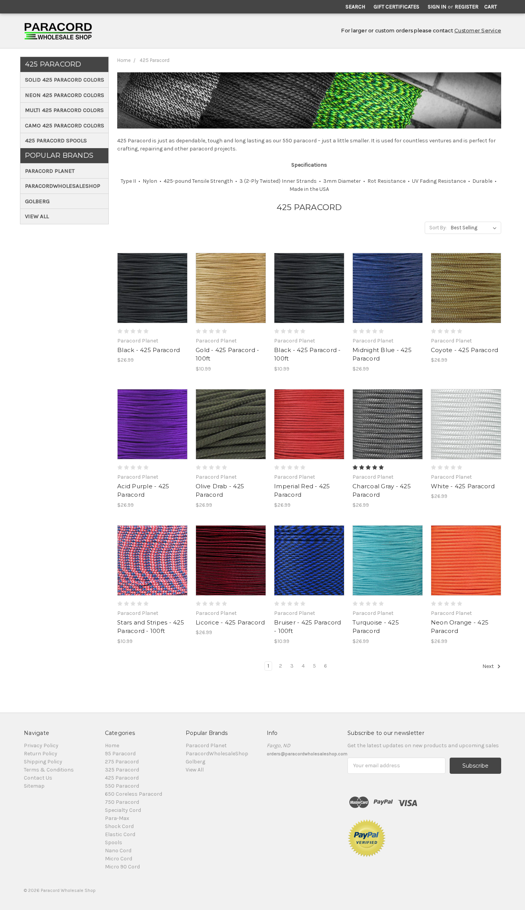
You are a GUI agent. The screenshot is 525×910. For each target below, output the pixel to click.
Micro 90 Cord (122, 866)
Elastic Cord (120, 834)
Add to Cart (230, 302)
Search (355, 6)
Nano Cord (118, 850)
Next (488, 666)
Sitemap (34, 786)
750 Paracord (122, 802)
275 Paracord (122, 761)
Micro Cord (118, 858)
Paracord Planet (50, 170)
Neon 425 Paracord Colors (64, 95)
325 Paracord (122, 769)
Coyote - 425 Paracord (464, 350)
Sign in (437, 6)
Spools (113, 842)
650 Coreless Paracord (133, 794)
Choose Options (152, 302)
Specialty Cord (123, 810)
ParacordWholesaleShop (62, 185)
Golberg (37, 201)
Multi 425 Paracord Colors (64, 110)
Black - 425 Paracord (148, 350)
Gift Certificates (396, 6)
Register (466, 6)
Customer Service (477, 30)
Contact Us (38, 778)
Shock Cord (119, 826)
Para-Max (117, 818)
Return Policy (40, 753)
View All (37, 216)
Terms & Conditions (49, 769)
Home (124, 60)
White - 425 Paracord (463, 486)
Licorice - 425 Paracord (230, 622)
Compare (150, 288)
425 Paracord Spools (56, 140)
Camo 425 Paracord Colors (64, 125)
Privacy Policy (41, 745)
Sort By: (438, 227)
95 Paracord (120, 753)
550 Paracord (122, 786)
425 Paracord (154, 60)
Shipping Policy (43, 761)
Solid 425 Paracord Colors (64, 79)
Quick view (152, 274)
